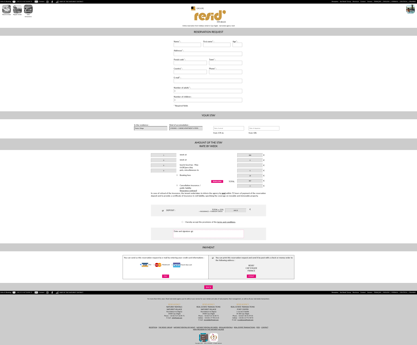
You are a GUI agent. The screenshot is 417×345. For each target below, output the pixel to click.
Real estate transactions (244, 327)
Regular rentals (226, 327)
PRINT (251, 276)
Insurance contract (188, 190)
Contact (41, 1)
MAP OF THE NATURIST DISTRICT (71, 2)
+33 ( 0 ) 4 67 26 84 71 (24, 1)
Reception (335, 1)
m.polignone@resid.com (245, 320)
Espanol (394, 1)
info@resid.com (177, 318)
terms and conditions (226, 222)
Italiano (412, 1)
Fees (258, 327)
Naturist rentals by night (185, 327)
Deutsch (403, 1)
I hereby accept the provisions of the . (210, 222)
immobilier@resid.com (211, 320)
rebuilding (217, 181)
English (386, 1)
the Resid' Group (345, 1)
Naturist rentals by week (207, 327)
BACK (208, 287)
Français (377, 1)
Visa (149, 265)
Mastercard (166, 265)
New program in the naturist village (208, 329)
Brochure (356, 1)
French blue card (186, 265)
